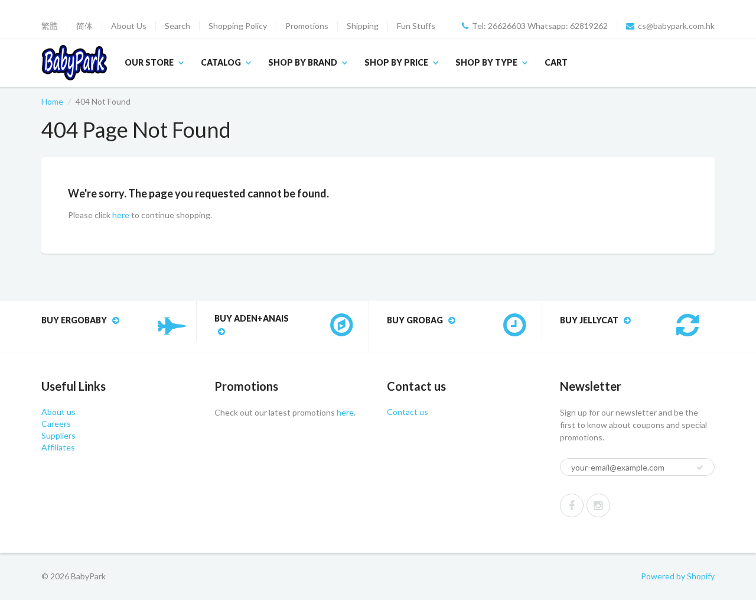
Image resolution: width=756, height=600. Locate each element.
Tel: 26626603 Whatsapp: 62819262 (540, 26)
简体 (84, 26)
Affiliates (58, 447)
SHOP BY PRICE (396, 62)
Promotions (306, 26)
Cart (556, 62)
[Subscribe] (700, 467)
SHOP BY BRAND (302, 62)
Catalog (221, 62)
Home (52, 101)
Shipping (363, 26)
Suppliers (58, 435)
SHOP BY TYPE (486, 62)
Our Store (149, 62)
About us (58, 412)
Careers (56, 424)
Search (177, 26)
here (120, 215)
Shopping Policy (237, 26)
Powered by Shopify (678, 576)
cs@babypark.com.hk (676, 26)
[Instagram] (598, 505)
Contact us (407, 412)
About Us (128, 26)
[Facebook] (572, 505)
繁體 (49, 26)
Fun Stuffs (416, 26)
